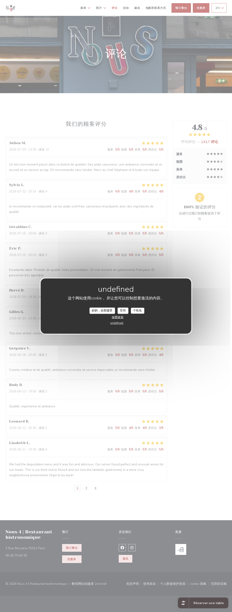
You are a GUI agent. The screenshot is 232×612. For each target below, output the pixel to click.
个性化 (137, 310)
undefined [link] (116, 323)
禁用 (123, 310)
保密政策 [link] (117, 317)
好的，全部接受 (102, 310)
